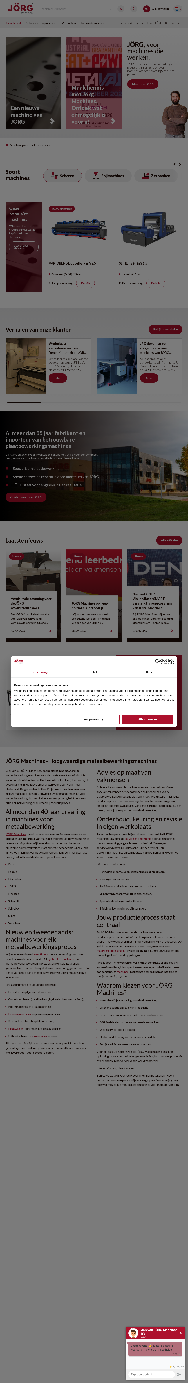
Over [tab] (149, 672)
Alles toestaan (147, 719)
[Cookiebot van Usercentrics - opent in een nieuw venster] (158, 661)
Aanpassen (91, 719)
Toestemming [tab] (39, 672)
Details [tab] (94, 672)
